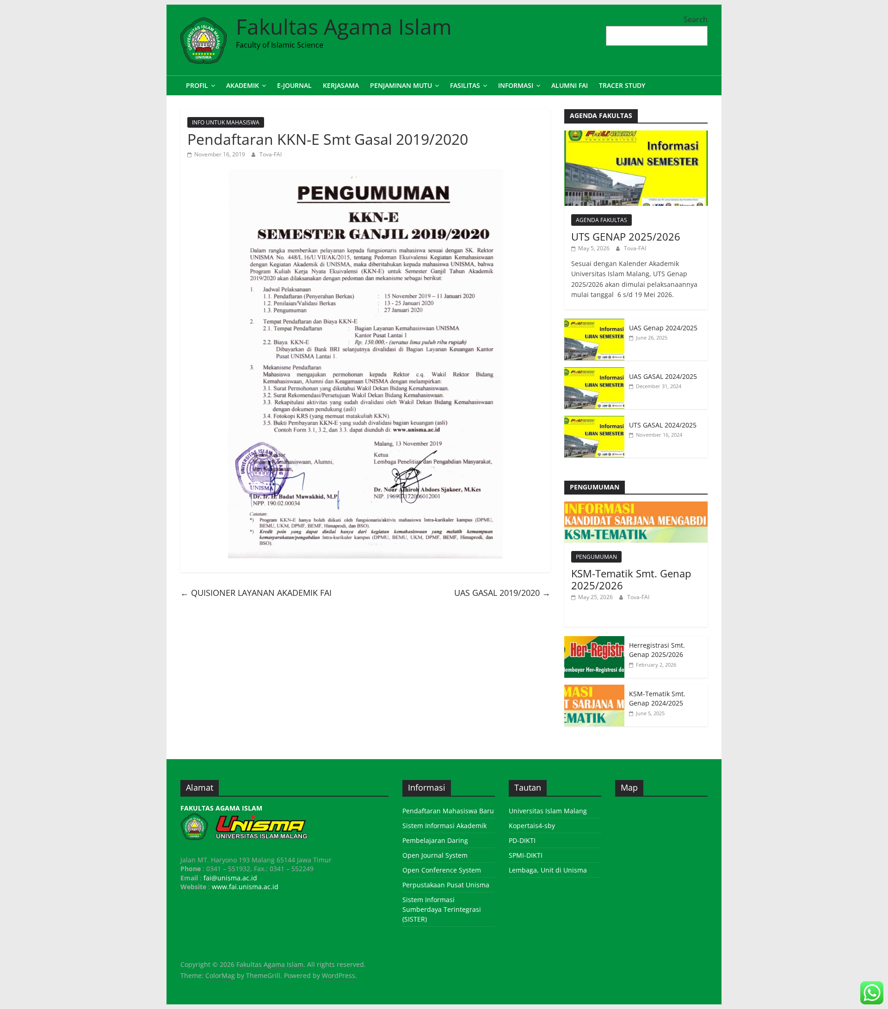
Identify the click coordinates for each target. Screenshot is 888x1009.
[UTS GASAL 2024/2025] (594, 420)
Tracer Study (622, 85)
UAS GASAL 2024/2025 (663, 376)
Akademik (242, 85)
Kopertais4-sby (532, 825)
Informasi (515, 85)
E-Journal (294, 85)
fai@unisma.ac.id (230, 877)
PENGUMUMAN (596, 557)
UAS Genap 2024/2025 (663, 327)
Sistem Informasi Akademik (444, 825)
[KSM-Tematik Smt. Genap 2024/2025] (594, 689)
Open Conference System (441, 870)
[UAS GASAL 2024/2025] (594, 372)
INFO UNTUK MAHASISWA (225, 122)
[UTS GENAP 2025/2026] (636, 135)
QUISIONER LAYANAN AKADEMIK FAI (256, 592)
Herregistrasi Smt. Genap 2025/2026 (657, 650)
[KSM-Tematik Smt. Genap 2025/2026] (636, 506)
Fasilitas (465, 85)
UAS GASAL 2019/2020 (502, 592)
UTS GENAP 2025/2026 (625, 236)
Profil (197, 85)
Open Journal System (435, 855)
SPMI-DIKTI (526, 855)
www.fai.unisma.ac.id (245, 886)
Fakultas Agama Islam (344, 26)
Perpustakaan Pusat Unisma (445, 884)
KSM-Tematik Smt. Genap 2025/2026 (631, 579)
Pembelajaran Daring (435, 840)
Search (696, 19)
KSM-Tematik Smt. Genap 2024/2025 (657, 698)
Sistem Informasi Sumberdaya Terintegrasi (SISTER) (441, 909)
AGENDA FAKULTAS (601, 220)
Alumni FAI (569, 85)
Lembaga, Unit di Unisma (548, 870)
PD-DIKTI (522, 840)
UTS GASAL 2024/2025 (663, 425)
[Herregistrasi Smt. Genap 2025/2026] (594, 641)
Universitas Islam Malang (548, 810)
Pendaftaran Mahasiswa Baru (448, 810)
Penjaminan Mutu (401, 85)
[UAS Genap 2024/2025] (594, 323)
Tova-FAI (270, 154)
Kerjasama (341, 85)
